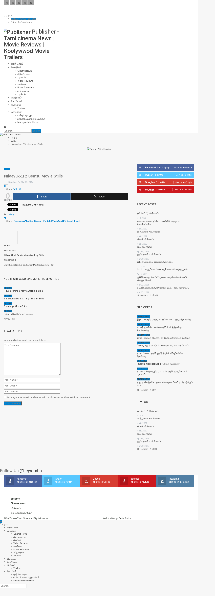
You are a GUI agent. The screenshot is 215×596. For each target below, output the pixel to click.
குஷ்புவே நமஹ (24, 115)
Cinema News (24, 70)
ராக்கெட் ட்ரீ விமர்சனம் (148, 213)
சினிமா (7, 169)
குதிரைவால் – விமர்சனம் (149, 254)
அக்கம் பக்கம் (24, 74)
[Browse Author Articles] (10, 237)
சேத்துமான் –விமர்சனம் (148, 231)
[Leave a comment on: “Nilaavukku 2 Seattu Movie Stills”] (5, 186)
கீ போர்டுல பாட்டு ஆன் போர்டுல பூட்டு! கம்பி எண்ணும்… (163, 287)
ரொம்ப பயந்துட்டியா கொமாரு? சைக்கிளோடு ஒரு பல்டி (163, 269)
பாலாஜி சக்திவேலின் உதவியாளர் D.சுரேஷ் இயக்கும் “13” (29, 265)
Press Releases (25, 87)
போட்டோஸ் (16, 101)
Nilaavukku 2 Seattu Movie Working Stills (24, 255)
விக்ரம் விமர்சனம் (145, 239)
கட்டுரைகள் (23, 91)
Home (16, 498)
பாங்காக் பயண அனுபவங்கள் (31, 118)
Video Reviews (25, 81)
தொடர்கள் (16, 111)
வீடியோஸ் (16, 104)
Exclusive (142, 361)
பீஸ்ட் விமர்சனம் (144, 246)
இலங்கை (21, 84)
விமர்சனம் (16, 97)
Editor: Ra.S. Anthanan (22, 21)
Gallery (10, 214)
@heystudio (31, 470)
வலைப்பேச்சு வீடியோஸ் (21, 512)
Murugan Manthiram (28, 122)
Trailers (21, 108)
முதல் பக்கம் (17, 63)
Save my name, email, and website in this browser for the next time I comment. (49, 397)
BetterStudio (125, 518)
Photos (8, 288)
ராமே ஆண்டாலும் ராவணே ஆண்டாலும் (155, 262)
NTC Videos (142, 369)
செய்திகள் (16, 67)
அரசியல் (21, 77)
